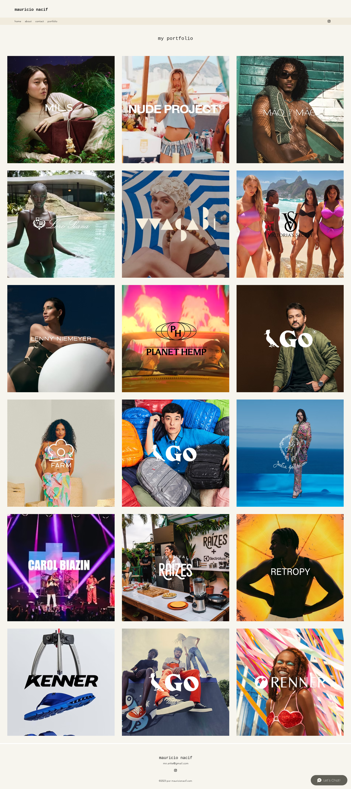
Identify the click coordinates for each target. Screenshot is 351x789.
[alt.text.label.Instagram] (329, 21)
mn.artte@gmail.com (175, 763)
